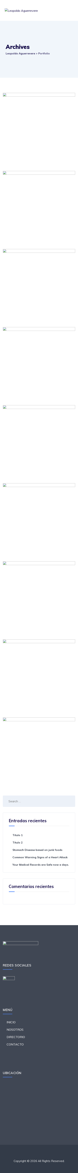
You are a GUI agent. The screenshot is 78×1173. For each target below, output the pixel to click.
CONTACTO (15, 1044)
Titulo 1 (17, 835)
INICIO (11, 1022)
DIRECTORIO (16, 1037)
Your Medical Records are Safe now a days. (40, 864)
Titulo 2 (17, 842)
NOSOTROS (15, 1029)
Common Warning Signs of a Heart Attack (40, 857)
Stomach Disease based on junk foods (37, 850)
